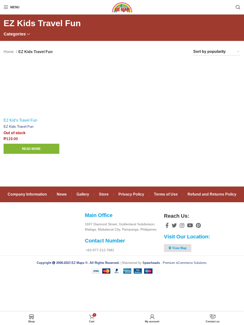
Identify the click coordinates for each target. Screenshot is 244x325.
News (62, 194)
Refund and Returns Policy (212, 194)
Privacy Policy (131, 194)
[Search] (238, 7)
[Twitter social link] (174, 225)
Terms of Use (166, 194)
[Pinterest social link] (198, 225)
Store (104, 194)
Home (9, 52)
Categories (15, 34)
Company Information (27, 194)
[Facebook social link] (167, 225)
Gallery (82, 194)
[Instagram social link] (182, 225)
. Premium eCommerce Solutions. (175, 263)
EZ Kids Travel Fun (18, 126)
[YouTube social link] (190, 225)
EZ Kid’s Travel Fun (20, 120)
